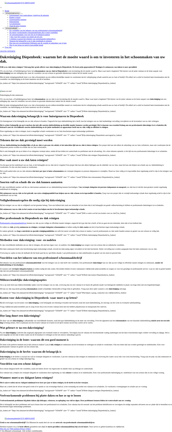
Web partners (15, 429)
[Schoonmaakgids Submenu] (20, 28)
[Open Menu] (1, 7)
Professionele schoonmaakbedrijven (13, 223)
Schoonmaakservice (12, 13)
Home (7, 11)
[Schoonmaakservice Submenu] (22, 13)
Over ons (8, 47)
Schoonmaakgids (11, 28)
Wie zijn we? (5, 429)
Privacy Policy (25, 429)
